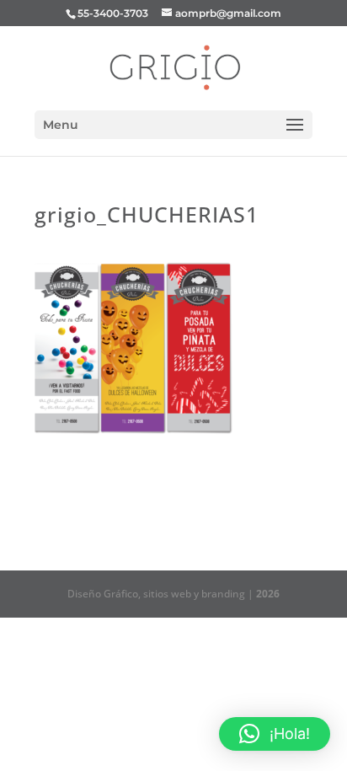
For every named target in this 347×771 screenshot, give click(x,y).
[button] (274, 734)
